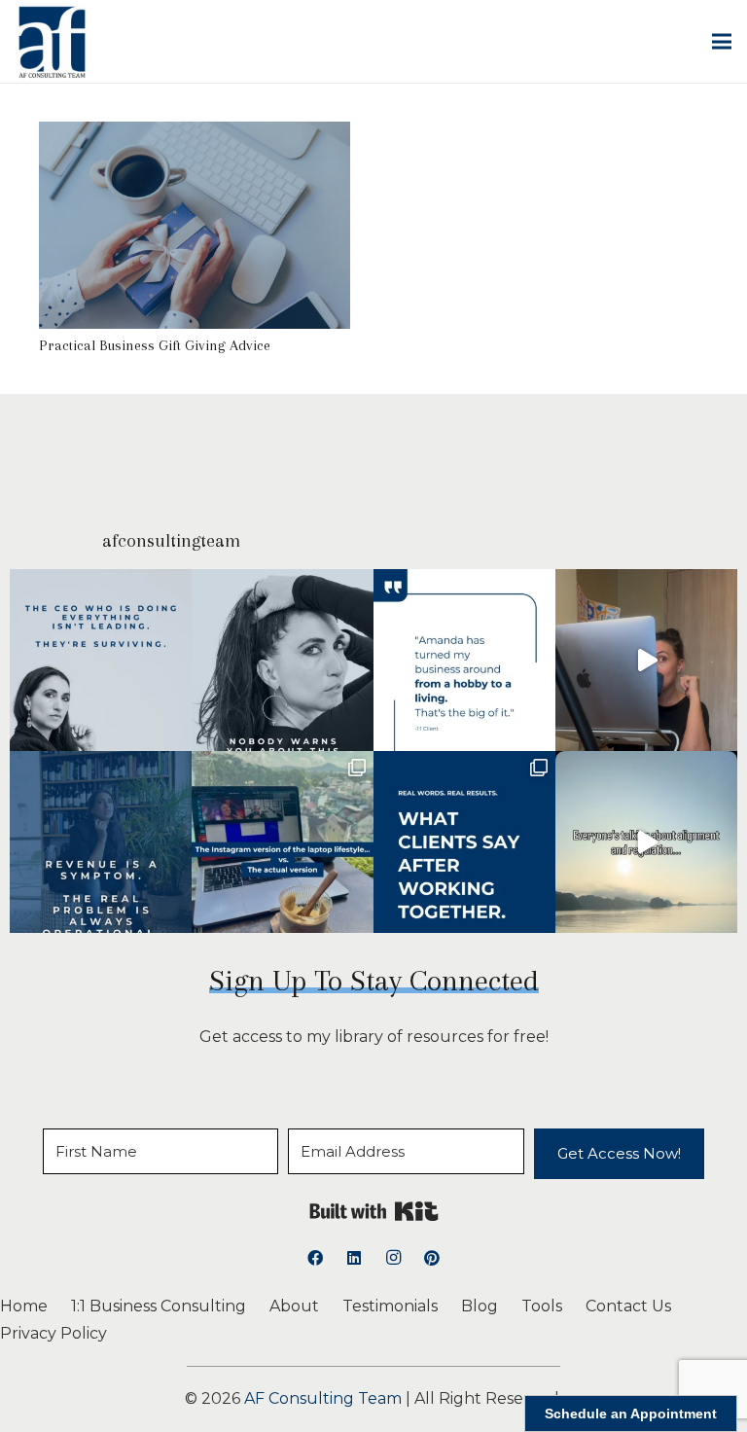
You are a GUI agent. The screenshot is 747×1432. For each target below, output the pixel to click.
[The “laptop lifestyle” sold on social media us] (283, 842)
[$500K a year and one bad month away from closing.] (101, 842)
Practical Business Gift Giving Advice (154, 345)
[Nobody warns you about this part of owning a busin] (283, 660)
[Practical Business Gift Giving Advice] (194, 134)
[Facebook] (315, 1257)
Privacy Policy (53, 1333)
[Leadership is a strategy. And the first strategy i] (101, 660)
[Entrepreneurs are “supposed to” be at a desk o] (646, 842)
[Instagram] (393, 1257)
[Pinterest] (431, 1257)
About (294, 1306)
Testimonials (390, 1306)
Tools (541, 1306)
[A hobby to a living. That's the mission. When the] (464, 660)
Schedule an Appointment (631, 1413)
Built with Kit (374, 1211)
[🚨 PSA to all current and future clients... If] (646, 660)
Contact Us (628, 1306)
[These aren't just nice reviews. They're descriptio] (464, 842)
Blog (479, 1306)
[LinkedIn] (354, 1257)
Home (24, 1306)
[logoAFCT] (52, 42)
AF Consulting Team (323, 1398)
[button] (721, 42)
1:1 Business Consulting (158, 1306)
